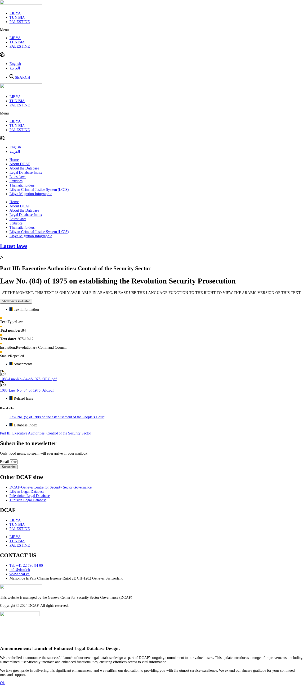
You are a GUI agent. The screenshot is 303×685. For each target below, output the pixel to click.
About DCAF (19, 164)
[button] (151, 30)
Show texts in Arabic (16, 301)
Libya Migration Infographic (30, 194)
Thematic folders (22, 185)
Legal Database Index (25, 172)
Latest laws (17, 177)
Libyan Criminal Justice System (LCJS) (39, 189)
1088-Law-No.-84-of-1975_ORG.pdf (28, 379)
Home (14, 160)
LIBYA (15, 13)
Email (5, 462)
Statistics (15, 181)
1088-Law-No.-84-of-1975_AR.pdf (27, 390)
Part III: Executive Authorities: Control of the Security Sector (45, 433)
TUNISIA (17, 17)
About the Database (24, 168)
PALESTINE (19, 22)
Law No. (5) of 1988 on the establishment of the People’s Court (56, 417)
